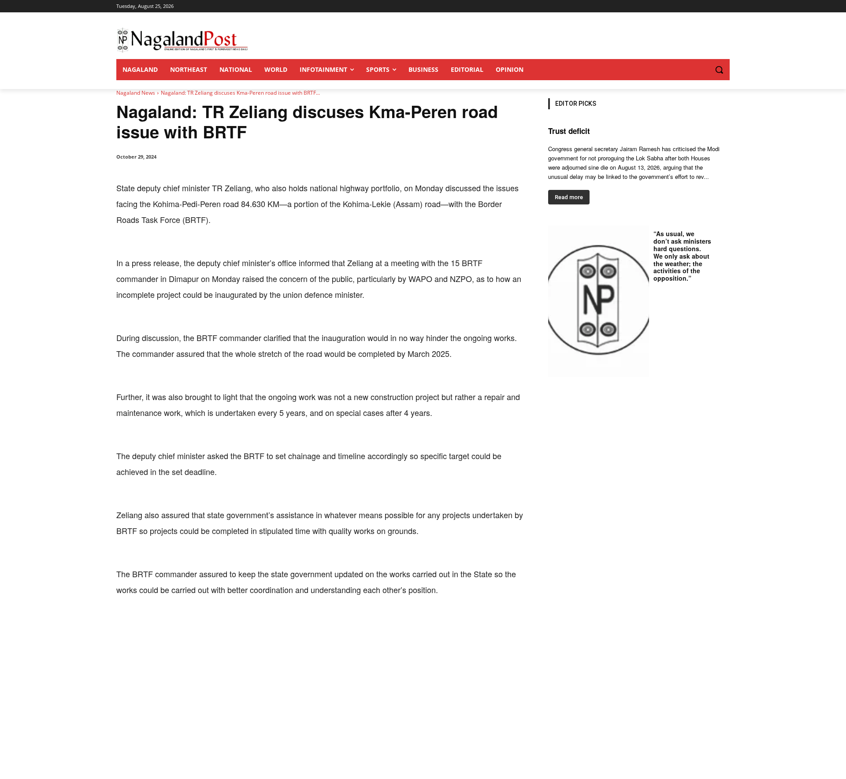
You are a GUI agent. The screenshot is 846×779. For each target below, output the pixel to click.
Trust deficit (569, 131)
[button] (701, 69)
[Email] (258, 625)
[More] (299, 625)
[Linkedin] (238, 625)
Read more (569, 197)
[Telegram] (278, 625)
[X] (197, 625)
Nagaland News (135, 92)
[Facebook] (177, 625)
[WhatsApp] (217, 625)
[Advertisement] (423, 713)
